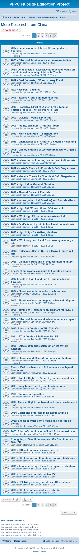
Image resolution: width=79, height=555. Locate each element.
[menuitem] (73, 11)
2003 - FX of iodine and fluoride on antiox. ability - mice (44, 458)
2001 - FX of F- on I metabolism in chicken (36, 490)
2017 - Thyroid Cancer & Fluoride (30, 192)
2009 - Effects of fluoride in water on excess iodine (41, 60)
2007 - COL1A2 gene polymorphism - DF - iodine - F (41, 482)
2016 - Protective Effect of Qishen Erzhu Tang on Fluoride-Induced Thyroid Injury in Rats (39, 108)
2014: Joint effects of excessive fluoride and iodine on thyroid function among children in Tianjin (43, 71)
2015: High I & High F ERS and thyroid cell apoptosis (42, 378)
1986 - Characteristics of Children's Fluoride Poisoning (43, 141)
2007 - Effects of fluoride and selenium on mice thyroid (43, 319)
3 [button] (42, 35)
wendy (26, 294)
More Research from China (24, 24)
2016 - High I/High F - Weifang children (34, 232)
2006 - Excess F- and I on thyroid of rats (34, 97)
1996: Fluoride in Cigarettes (27, 394)
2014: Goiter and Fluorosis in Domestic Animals (39, 412)
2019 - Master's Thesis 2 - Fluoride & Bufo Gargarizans (43, 176)
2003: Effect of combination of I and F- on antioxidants (43, 431)
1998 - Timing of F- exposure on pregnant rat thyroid (42, 309)
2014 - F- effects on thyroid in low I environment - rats (42, 224)
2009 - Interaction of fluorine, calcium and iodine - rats (43, 160)
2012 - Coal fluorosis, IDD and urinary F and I (37, 80)
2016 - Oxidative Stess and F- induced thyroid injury (41, 261)
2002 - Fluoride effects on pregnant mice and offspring (43, 300)
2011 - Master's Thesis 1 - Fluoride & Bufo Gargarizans (43, 168)
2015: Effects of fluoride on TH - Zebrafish (35, 328)
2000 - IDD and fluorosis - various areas (34, 450)
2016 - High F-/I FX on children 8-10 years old (37, 208)
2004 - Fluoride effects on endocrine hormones (38, 291)
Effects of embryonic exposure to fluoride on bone (41, 271)
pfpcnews (27, 426)
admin (26, 53)
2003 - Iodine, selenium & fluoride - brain (35, 125)
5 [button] (51, 35)
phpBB (29, 548)
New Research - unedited (25, 89)
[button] (55, 35)
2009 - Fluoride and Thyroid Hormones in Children (41, 358)
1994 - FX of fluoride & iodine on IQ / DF (34, 336)
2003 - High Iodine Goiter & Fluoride (32, 184)
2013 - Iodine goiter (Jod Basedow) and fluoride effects (43, 200)
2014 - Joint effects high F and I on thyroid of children (43, 466)
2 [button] (38, 35)
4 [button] (46, 35)
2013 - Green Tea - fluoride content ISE (34, 474)
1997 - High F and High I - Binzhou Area (34, 133)
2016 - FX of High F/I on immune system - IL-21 (39, 216)
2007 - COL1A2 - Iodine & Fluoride (31, 117)
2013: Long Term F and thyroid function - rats (38, 386)
